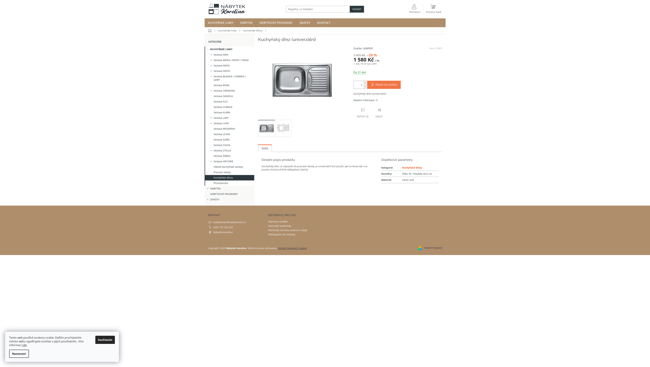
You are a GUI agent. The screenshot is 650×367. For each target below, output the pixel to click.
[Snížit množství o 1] (365, 87)
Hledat (356, 9)
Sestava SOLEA (222, 145)
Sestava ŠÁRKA (222, 156)
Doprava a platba (278, 221)
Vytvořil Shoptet (433, 247)
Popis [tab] (265, 148)
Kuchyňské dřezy (223, 177)
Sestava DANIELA (223, 96)
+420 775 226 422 (223, 227)
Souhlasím (105, 340)
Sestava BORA (221, 85)
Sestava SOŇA (222, 139)
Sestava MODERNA (224, 128)
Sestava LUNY (221, 123)
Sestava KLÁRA (222, 112)
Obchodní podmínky (279, 226)
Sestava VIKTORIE (223, 161)
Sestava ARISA (222, 65)
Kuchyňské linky (221, 49)
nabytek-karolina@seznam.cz (229, 222)
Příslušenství (221, 183)
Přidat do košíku (386, 84)
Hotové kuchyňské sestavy (228, 166)
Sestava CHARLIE (223, 107)
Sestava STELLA (222, 150)
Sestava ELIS (221, 101)
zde (24, 345)
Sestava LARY (221, 117)
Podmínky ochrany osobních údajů (287, 230)
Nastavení (19, 354)
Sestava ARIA (221, 54)
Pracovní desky (222, 172)
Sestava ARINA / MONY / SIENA (231, 60)
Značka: (363, 48)
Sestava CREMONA (224, 90)
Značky (214, 199)
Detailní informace (364, 100)
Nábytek (215, 188)
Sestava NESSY (222, 71)
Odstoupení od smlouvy (281, 234)
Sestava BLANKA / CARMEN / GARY (230, 78)
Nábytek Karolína (223, 232)
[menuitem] (221, 22)
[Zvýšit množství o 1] (365, 83)
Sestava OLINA (222, 134)
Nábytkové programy (224, 194)
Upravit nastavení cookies (292, 248)
